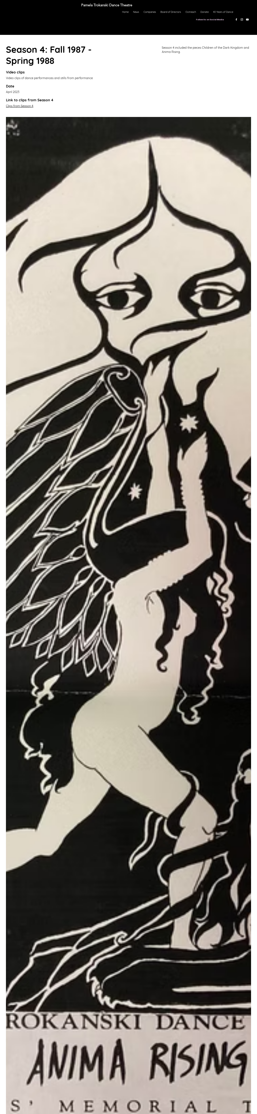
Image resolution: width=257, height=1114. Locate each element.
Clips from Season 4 (19, 106)
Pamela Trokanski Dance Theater (127, 38)
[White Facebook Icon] (236, 19)
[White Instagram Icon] (241, 19)
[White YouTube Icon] (247, 19)
